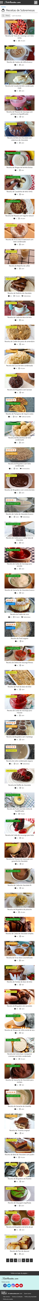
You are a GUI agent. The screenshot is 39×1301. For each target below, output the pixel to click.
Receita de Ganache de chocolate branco (19, 590)
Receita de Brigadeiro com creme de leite (19, 490)
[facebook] (5, 1285)
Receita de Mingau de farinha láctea (19, 167)
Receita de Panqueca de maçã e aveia (19, 414)
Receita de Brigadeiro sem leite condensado (19, 465)
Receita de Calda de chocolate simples (19, 934)
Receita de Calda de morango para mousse (19, 712)
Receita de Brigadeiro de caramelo (19, 1006)
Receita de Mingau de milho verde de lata (19, 1030)
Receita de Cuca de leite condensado (19, 366)
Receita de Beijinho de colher (19, 266)
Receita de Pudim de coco (19, 614)
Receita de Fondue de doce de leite (19, 982)
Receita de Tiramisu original (19, 1130)
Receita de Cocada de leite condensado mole (19, 87)
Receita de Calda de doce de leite (20, 317)
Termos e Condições (17, 1296)
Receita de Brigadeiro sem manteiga (19, 737)
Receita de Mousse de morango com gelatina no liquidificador (19, 113)
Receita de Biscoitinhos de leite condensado (19, 439)
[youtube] (17, 1285)
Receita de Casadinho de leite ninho (19, 192)
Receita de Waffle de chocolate (19, 785)
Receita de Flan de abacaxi (19, 1251)
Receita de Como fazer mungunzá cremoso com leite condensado (19, 1055)
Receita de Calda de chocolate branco (19, 514)
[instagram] (13, 1285)
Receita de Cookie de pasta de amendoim (19, 342)
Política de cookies (8, 1299)
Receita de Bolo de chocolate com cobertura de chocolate (19, 139)
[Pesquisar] (36, 2)
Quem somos (27, 1293)
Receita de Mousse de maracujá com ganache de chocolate (19, 860)
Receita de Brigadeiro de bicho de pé (19, 1227)
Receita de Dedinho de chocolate (20, 293)
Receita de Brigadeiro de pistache (19, 909)
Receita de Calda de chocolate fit (19, 885)
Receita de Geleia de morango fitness (19, 663)
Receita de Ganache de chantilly (19, 1106)
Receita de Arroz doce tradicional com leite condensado (19, 241)
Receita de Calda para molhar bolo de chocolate (19, 539)
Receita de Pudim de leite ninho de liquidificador (19, 810)
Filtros (7, 15)
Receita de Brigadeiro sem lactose (19, 390)
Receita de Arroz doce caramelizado (19, 958)
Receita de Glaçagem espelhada (19, 1203)
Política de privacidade (30, 1296)
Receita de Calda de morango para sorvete (19, 565)
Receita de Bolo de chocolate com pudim (19, 1155)
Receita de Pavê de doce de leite (19, 687)
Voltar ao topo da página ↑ (19, 1273)
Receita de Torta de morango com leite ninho (19, 37)
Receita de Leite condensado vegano (19, 761)
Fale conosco (6, 1296)
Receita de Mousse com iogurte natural (19, 216)
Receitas (3, 7)
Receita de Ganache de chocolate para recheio (20, 1081)
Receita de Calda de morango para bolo (19, 835)
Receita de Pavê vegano (19, 638)
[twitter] (9, 1285)
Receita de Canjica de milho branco (19, 62)
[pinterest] (21, 1285)
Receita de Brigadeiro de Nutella (19, 1179)
